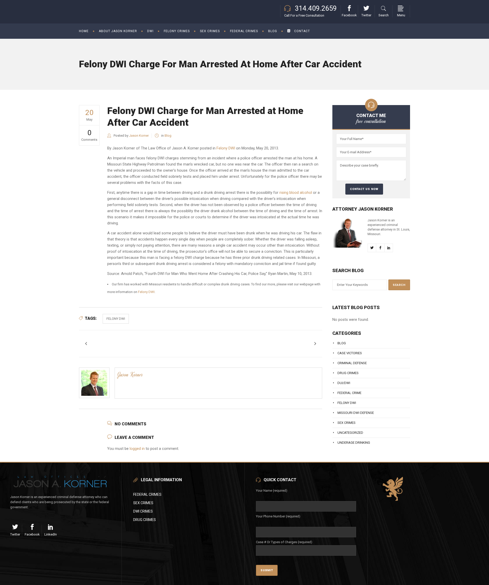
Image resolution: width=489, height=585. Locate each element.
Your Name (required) (271, 490)
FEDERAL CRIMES (147, 494)
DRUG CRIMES (144, 520)
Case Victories (349, 353)
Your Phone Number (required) (278, 516)
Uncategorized (350, 433)
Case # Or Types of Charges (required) (284, 542)
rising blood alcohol (295, 192)
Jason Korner (139, 135)
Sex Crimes (346, 423)
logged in (137, 448)
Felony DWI (225, 148)
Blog (168, 135)
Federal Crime (349, 393)
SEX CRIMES (143, 503)
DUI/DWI (343, 383)
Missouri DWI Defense (355, 413)
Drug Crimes (348, 373)
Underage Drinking (353, 442)
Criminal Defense (352, 363)
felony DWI (115, 319)
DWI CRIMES (143, 511)
